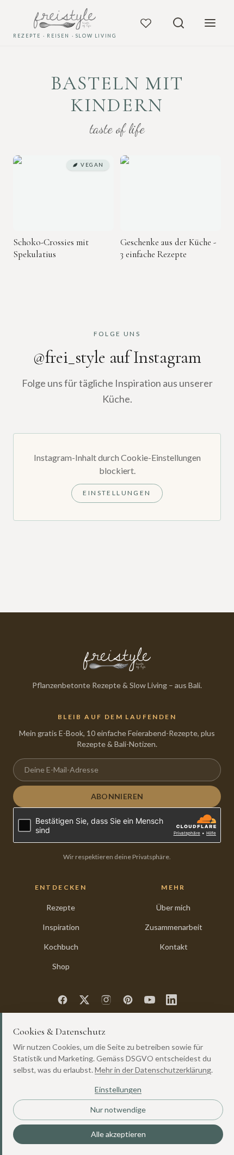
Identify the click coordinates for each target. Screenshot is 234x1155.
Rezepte (60, 907)
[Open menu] (210, 23)
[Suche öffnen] (178, 23)
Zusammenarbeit (173, 927)
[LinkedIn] (171, 999)
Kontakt (173, 946)
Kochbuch (61, 946)
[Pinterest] (127, 999)
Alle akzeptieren (118, 1134)
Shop (61, 966)
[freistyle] (117, 659)
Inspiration (60, 927)
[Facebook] (62, 999)
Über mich (173, 907)
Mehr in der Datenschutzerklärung (153, 1069)
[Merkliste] (146, 23)
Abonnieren (117, 796)
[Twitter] (84, 999)
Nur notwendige (118, 1109)
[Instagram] (106, 999)
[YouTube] (149, 999)
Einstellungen (117, 493)
